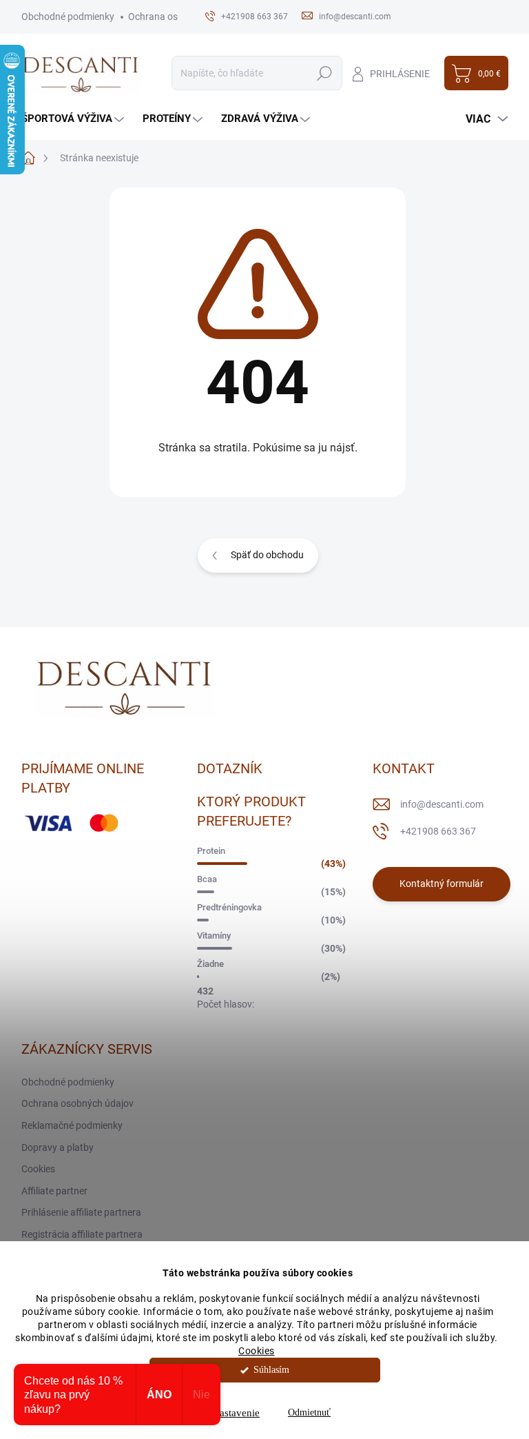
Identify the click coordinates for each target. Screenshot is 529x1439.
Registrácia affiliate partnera (82, 1234)
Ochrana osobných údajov (77, 1103)
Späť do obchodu (267, 554)
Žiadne (210, 964)
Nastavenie (236, 1412)
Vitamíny (214, 935)
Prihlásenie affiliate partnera (81, 1212)
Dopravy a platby (57, 1147)
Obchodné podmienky (67, 16)
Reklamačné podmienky (72, 1125)
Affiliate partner (54, 1190)
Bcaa (207, 879)
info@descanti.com (442, 804)
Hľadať (325, 73)
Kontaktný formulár (442, 883)
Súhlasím (271, 1370)
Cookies (256, 1350)
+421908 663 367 (438, 831)
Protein (211, 851)
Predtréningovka (229, 907)
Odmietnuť (309, 1412)
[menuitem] (74, 119)
